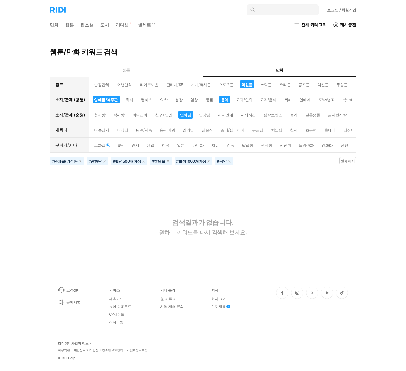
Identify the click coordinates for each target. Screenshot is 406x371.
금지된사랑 (337, 114)
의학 (163, 99)
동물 (209, 99)
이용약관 (64, 350)
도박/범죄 (326, 99)
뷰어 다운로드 (120, 306)
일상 (194, 99)
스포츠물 (226, 84)
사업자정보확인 (137, 350)
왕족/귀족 (144, 130)
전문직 (207, 130)
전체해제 (347, 160)
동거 (293, 114)
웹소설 (87, 25)
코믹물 (266, 84)
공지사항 (73, 302)
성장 (179, 99)
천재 (293, 130)
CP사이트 (116, 314)
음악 (224, 99)
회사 (129, 99)
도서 (104, 25)
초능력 (311, 130)
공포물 (304, 84)
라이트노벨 (149, 84)
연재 (135, 145)
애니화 (198, 145)
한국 (165, 145)
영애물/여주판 (106, 99)
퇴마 (288, 99)
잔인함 (285, 145)
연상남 (204, 114)
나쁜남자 (101, 130)
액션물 (323, 84)
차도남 (277, 130)
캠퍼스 (146, 99)
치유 (215, 145)
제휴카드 (116, 299)
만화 (54, 25)
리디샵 (122, 25)
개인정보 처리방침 (86, 350)
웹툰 (69, 25)
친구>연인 (163, 114)
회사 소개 (218, 299)
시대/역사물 (201, 84)
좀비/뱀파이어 (232, 130)
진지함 (266, 145)
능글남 (257, 130)
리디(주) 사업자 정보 (73, 343)
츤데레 (330, 130)
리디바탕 (116, 322)
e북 (121, 145)
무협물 (342, 84)
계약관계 (139, 114)
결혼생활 (312, 114)
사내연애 (225, 114)
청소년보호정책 (112, 350)
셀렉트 (144, 25)
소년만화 (124, 84)
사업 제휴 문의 (172, 306)
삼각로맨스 (272, 114)
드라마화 (306, 145)
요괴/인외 (244, 99)
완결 (150, 145)
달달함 (247, 145)
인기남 (188, 130)
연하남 (185, 114)
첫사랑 (100, 114)
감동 (230, 145)
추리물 (285, 84)
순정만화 (101, 84)
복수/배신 (350, 99)
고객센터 (73, 290)
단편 (344, 145)
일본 (180, 145)
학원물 (247, 84)
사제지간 (248, 114)
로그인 (341, 9)
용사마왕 (167, 130)
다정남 (122, 130)
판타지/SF (174, 84)
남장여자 (350, 130)
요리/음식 (268, 99)
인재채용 (218, 306)
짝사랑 (119, 114)
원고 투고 (167, 299)
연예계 (305, 99)
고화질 (100, 145)
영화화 (327, 145)
